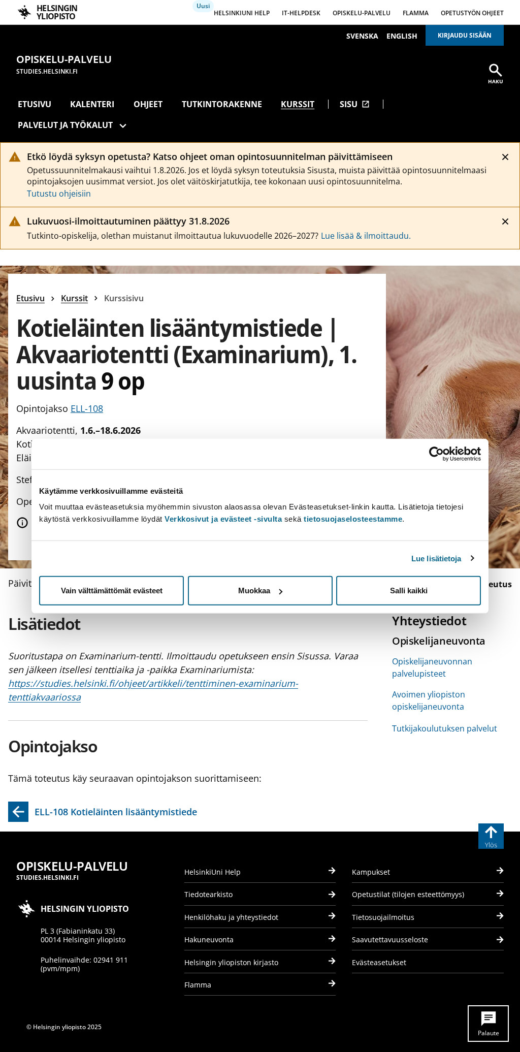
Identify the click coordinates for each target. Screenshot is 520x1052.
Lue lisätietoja (436, 558)
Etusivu (34, 104)
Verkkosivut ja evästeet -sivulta (223, 519)
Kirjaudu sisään (465, 35)
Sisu (355, 104)
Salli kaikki (409, 590)
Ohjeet (148, 104)
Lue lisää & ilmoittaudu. (366, 235)
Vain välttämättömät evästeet (111, 590)
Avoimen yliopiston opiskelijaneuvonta (428, 700)
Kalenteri (92, 104)
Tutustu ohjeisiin (59, 193)
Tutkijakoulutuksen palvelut (444, 728)
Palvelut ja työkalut (65, 125)
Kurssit (297, 104)
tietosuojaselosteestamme (353, 519)
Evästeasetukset (379, 962)
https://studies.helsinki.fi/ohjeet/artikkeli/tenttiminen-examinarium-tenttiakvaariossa (153, 690)
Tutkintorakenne (222, 104)
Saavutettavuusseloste (390, 939)
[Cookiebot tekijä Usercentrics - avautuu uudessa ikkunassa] (436, 453)
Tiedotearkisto (208, 894)
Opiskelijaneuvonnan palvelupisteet (432, 667)
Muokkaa (254, 590)
